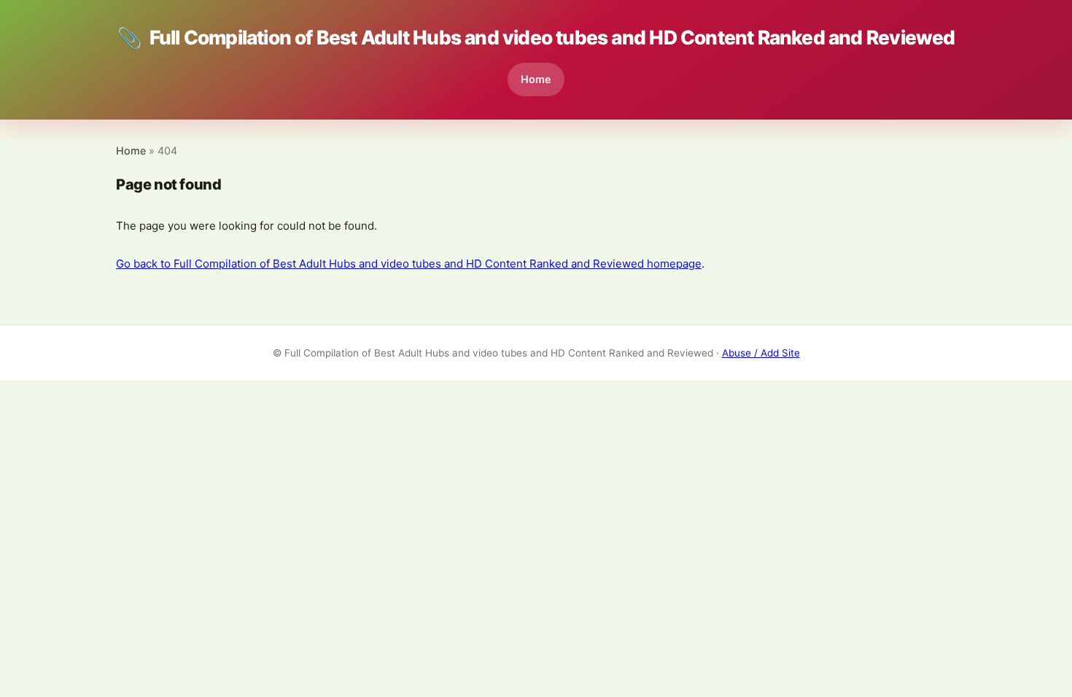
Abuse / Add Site (761, 353)
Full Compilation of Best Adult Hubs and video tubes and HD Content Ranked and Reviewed (536, 38)
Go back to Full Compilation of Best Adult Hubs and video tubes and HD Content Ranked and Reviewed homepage (409, 263)
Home (536, 79)
